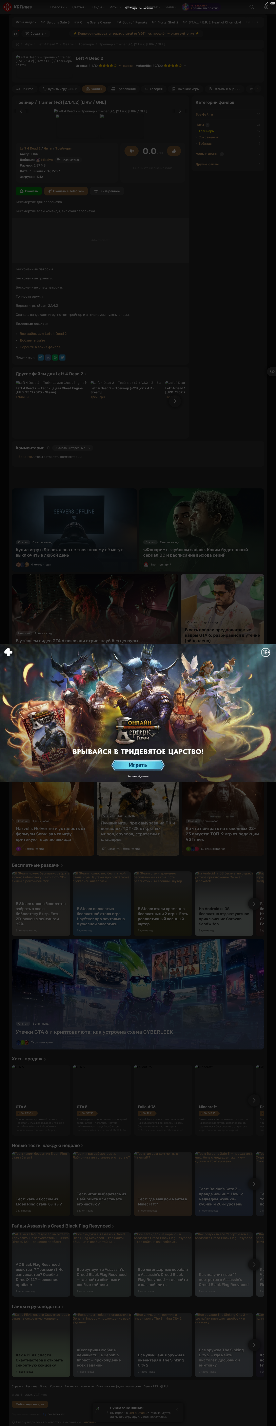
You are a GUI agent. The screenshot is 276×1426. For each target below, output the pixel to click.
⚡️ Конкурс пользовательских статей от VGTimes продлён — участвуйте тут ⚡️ (136, 33)
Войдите (25, 457)
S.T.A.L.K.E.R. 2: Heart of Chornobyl (215, 22)
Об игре (27, 89)
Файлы (68, 44)
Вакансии (71, 1386)
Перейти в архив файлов (40, 347)
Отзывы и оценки (227, 89)
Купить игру (62, 89)
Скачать (31, 191)
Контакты (87, 1386)
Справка (17, 1386)
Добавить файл (32, 340)
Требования (126, 89)
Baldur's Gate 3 (58, 22)
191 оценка (125, 66)
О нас (43, 1386)
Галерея (156, 89)
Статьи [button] (78, 7)
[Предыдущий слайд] (19, 111)
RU (165, 1386)
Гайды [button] (97, 7)
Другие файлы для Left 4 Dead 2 (50, 373)
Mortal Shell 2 (168, 22)
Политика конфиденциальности (118, 1386)
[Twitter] (62, 357)
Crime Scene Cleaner (96, 22)
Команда (56, 1386)
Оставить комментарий (123, 849)
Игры (28, 44)
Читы (48, 148)
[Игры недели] (257, 22)
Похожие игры (188, 89)
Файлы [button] (131, 7)
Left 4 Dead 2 (48, 44)
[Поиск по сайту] (252, 7)
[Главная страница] (17, 7)
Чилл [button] (169, 7)
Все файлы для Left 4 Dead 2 (43, 334)
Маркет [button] (151, 7)
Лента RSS (150, 1386)
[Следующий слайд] (182, 111)
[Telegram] (41, 357)
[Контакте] (48, 357)
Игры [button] (114, 7)
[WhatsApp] (55, 357)
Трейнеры (86, 44)
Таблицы (22, 397)
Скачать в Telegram (68, 191)
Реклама (32, 1386)
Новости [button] (57, 7)
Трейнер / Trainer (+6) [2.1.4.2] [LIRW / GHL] (132, 44)
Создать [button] (37, 33)
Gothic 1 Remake (134, 22)
